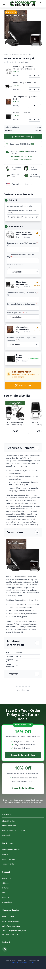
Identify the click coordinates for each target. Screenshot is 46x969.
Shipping (6, 883)
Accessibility (7, 902)
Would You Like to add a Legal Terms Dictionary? (21, 339)
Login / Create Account (11, 850)
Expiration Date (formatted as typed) (22, 304)
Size (9, 267)
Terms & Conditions (19, 962)
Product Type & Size (15, 313)
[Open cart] (41, 3)
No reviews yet (23, 62)
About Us (6, 897)
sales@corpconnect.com (11, 926)
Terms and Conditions (23, 802)
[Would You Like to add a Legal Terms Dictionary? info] (19, 340)
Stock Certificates (9, 826)
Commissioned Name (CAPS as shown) (23, 211)
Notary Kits (6, 835)
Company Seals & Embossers (13, 830)
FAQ (4, 892)
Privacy (31, 962)
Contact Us (6, 878)
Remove (27, 237)
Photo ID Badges (8, 821)
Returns (5, 888)
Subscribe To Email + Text (23, 755)
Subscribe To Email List (23, 788)
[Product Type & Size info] (26, 312)
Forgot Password (8, 859)
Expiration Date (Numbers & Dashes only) (21, 255)
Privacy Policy (36, 802)
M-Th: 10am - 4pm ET (10, 921)
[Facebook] (4, 949)
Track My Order (8, 864)
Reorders (6, 854)
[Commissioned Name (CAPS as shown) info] (8, 245)
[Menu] (4, 3)
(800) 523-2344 (8, 916)
